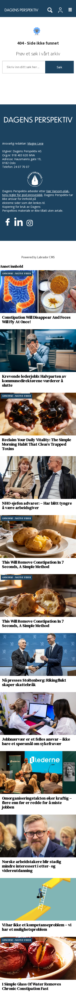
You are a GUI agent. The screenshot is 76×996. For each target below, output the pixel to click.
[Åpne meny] (68, 10)
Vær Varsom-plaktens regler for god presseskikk (36, 193)
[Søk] (50, 10)
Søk (59, 67)
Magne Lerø (35, 143)
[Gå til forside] (21, 10)
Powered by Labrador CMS (38, 257)
